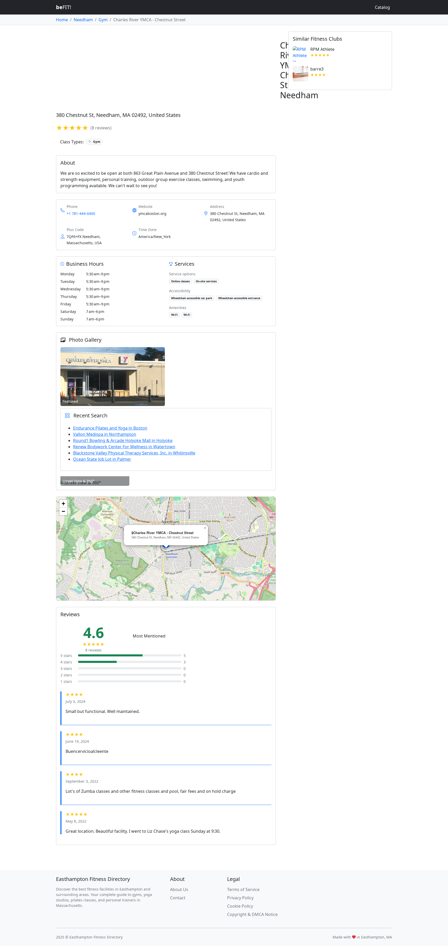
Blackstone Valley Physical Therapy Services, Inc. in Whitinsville (134, 453)
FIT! (63, 7)
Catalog (382, 7)
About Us (179, 889)
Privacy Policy (240, 898)
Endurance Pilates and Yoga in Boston (110, 428)
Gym (103, 20)
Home (62, 20)
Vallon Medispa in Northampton (104, 434)
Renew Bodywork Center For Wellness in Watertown (124, 447)
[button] (205, 528)
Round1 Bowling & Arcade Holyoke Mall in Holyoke (122, 440)
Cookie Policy (240, 906)
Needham (83, 20)
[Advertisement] (211, 70)
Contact (177, 898)
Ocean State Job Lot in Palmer (102, 459)
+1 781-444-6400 (81, 213)
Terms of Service (243, 889)
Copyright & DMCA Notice (252, 914)
